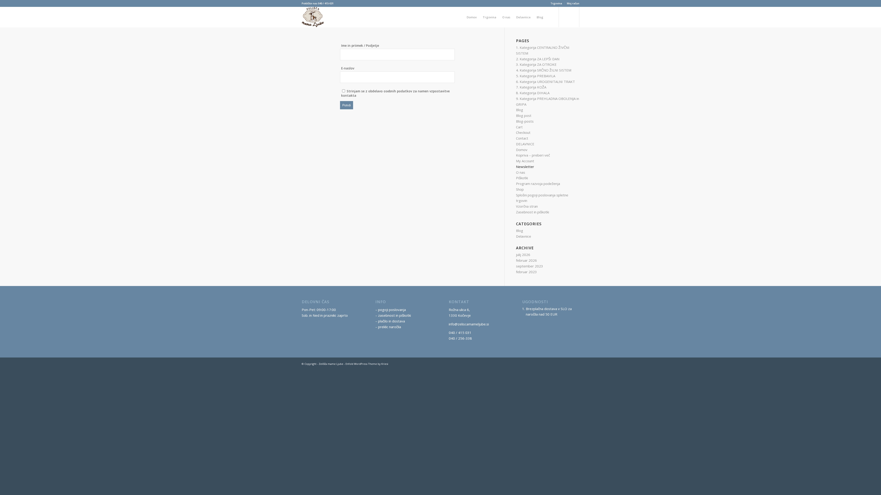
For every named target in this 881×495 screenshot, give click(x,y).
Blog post (523, 115)
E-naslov (347, 68)
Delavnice (523, 236)
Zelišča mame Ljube (331, 364)
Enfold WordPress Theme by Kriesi (367, 364)
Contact (522, 138)
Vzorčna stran (527, 206)
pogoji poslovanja (392, 309)
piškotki (405, 315)
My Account (525, 161)
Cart (519, 127)
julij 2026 (523, 254)
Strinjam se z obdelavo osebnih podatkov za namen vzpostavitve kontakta (395, 93)
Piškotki (522, 178)
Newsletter (525, 166)
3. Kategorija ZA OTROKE (536, 64)
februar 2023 (526, 272)
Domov (521, 149)
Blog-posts (525, 121)
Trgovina (556, 3)
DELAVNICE (525, 144)
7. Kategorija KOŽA (531, 87)
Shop (520, 189)
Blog (519, 109)
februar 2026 (526, 260)
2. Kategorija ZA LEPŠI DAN (537, 59)
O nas (520, 172)
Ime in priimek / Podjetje (360, 45)
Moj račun (573, 3)
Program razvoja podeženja (538, 183)
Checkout (523, 132)
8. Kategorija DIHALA (532, 93)
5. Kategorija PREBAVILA (535, 76)
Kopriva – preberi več (533, 155)
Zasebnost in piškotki (532, 212)
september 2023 (529, 266)
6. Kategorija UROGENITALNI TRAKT (545, 81)
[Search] (550, 17)
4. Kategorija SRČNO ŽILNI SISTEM (543, 70)
